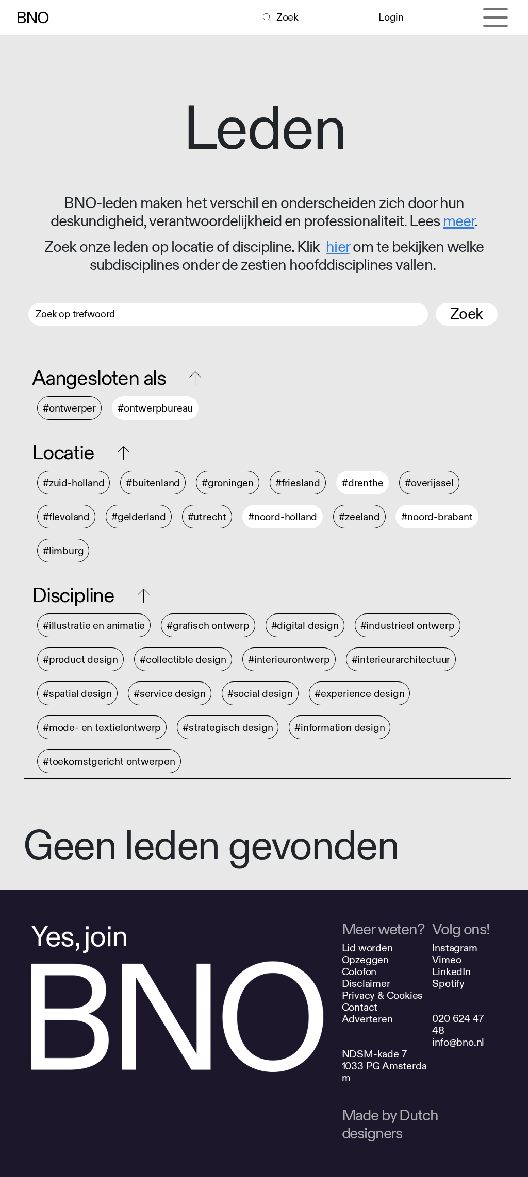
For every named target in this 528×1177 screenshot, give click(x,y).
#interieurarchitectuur (401, 659)
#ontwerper (69, 408)
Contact (360, 1007)
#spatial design (77, 693)
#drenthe (362, 482)
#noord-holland (282, 516)
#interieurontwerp (289, 659)
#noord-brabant (436, 516)
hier (337, 247)
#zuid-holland (73, 482)
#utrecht (207, 516)
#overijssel (429, 482)
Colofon (359, 971)
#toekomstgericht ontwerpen (109, 761)
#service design (170, 693)
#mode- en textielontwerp (102, 727)
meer (458, 221)
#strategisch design (228, 727)
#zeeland (359, 516)
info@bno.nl (458, 1042)
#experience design (359, 693)
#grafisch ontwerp (208, 625)
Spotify (448, 983)
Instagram (454, 948)
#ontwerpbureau (155, 408)
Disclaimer (366, 983)
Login (390, 17)
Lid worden (367, 948)
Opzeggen (365, 959)
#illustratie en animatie (94, 625)
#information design (339, 727)
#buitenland (153, 482)
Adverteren (367, 1019)
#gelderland (138, 516)
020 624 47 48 (457, 1024)
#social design (260, 693)
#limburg (63, 550)
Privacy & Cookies (382, 995)
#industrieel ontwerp (407, 625)
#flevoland (66, 516)
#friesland (297, 482)
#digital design (305, 625)
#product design (80, 659)
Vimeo (446, 959)
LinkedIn (451, 971)
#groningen (228, 482)
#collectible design (183, 659)
